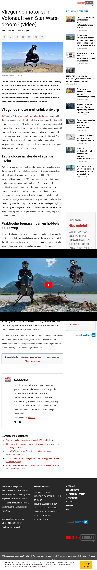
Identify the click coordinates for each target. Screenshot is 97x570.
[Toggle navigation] (5, 3)
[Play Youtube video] (48, 285)
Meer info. (41, 566)
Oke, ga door (86, 565)
